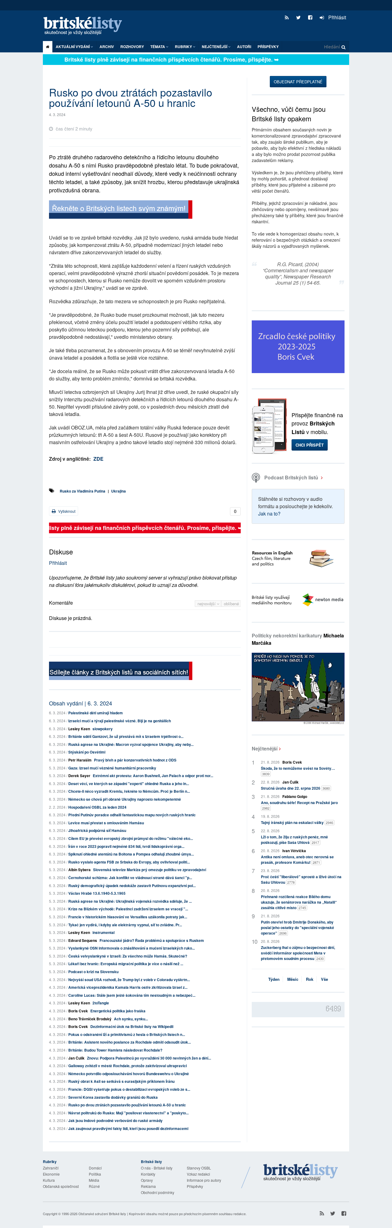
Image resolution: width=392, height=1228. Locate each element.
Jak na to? (269, 513)
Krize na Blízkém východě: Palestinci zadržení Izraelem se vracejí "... (128, 909)
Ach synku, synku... (131, 1019)
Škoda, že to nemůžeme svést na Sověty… (298, 770)
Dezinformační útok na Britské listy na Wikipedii (131, 1026)
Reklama (148, 1186)
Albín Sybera (79, 869)
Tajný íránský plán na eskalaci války (297, 822)
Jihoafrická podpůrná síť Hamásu (97, 830)
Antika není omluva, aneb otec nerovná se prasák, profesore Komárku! (297, 859)
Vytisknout (66, 511)
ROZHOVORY (132, 46)
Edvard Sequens (82, 940)
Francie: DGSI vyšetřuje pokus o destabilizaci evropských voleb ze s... (129, 1089)
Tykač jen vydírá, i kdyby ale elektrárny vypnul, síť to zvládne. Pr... (125, 925)
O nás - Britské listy (156, 1167)
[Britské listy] (120, 210)
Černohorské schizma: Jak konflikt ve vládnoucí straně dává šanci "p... (130, 877)
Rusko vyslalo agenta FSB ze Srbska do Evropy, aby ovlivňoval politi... (129, 862)
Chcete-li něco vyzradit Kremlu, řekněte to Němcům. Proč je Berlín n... (129, 791)
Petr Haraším (80, 760)
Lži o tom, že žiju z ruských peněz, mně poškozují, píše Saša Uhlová (294, 839)
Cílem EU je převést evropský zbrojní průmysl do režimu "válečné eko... (130, 838)
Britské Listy (300, 1173)
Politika (95, 1174)
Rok (309, 979)
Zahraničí (50, 1167)
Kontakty (148, 1174)
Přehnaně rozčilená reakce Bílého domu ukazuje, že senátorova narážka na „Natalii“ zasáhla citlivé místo (299, 902)
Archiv (107, 46)
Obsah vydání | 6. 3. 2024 (80, 703)
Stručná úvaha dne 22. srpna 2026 (295, 788)
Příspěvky (268, 46)
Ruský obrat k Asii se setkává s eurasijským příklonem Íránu (121, 1081)
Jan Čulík (76, 1058)
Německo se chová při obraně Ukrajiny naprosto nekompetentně (124, 799)
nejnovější (207, 603)
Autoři (244, 46)
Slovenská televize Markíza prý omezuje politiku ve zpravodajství (149, 869)
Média (94, 1180)
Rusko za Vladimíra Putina (82, 491)
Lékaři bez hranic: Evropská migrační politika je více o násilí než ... (125, 963)
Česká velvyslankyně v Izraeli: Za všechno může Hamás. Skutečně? (127, 956)
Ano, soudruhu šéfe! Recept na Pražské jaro (299, 805)
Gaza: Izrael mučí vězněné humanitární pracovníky (112, 768)
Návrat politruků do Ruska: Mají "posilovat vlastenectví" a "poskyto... (128, 1113)
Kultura (49, 1180)
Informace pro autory (204, 1180)
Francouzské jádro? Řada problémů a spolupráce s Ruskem (152, 940)
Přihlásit (336, 17)
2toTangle (100, 1003)
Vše (324, 979)
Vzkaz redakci (198, 1174)
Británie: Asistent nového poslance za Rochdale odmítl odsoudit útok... (129, 1042)
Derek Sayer (79, 775)
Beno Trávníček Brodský (89, 1019)
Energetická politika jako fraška (117, 1011)
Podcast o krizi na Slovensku (93, 971)
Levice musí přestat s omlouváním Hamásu (106, 823)
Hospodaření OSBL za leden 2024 (97, 807)
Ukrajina (118, 491)
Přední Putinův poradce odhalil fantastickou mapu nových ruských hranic (132, 815)
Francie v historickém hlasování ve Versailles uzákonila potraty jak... (127, 917)
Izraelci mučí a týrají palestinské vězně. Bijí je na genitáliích (119, 721)
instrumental (103, 932)
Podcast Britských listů (291, 477)
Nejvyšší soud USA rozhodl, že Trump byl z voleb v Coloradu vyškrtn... (129, 979)
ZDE (98, 458)
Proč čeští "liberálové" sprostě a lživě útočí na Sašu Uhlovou (301, 879)
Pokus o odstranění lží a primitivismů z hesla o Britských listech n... (126, 1034)
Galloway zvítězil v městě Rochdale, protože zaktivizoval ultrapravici (127, 1065)
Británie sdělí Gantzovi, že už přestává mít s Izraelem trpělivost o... (125, 736)
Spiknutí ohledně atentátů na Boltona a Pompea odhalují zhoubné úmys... (131, 854)
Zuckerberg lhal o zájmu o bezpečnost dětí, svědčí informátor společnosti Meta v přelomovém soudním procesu (298, 953)
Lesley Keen (79, 728)
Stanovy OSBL (199, 1167)
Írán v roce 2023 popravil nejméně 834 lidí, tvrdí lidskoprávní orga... (126, 846)
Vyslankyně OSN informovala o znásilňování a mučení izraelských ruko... (131, 948)
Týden (274, 979)
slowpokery (102, 728)
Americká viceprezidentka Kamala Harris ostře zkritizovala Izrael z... (127, 987)
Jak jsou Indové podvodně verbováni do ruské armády (115, 1120)
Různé (94, 1186)
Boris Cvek (78, 1011)
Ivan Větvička (294, 850)
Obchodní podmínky (157, 1192)
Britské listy (86, 26)
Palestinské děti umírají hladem (95, 713)
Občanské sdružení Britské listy (102, 1213)
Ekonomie (51, 1174)
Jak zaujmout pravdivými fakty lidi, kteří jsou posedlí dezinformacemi (128, 1128)
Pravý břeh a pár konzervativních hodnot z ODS (135, 760)
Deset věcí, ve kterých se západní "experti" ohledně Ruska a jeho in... (128, 783)
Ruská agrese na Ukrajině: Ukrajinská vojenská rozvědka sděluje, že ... (130, 901)
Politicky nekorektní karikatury (298, 639)
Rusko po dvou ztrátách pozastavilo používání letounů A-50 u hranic (127, 1105)
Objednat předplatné (298, 82)
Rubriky (184, 46)
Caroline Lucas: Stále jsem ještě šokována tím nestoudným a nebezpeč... (131, 995)
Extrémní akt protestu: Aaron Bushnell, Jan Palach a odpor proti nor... (153, 775)
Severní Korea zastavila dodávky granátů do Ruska (113, 1097)
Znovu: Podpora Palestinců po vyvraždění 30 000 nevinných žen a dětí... (149, 1058)
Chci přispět (310, 445)
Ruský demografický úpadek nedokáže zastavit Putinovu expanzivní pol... (132, 885)
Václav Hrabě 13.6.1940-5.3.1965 (97, 893)
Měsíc (292, 979)
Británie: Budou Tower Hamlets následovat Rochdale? (115, 1050)
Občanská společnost (61, 1186)
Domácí (95, 1167)
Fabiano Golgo (294, 796)
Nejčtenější (264, 748)
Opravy (147, 1180)
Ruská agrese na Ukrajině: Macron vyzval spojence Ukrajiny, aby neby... (131, 744)
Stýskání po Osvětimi (86, 752)
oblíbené (231, 603)
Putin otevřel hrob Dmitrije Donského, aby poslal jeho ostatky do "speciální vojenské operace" (297, 927)
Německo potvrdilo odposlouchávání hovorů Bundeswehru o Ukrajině (128, 1073)
